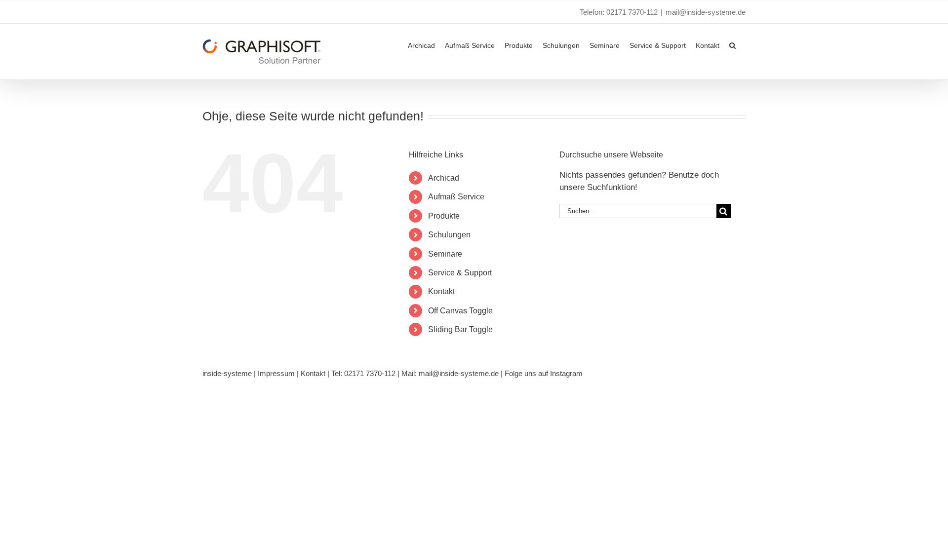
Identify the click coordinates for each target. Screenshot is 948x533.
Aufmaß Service (456, 196)
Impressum (276, 373)
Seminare (445, 254)
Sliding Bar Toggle (460, 329)
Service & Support (460, 272)
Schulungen (449, 234)
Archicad (443, 178)
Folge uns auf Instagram (544, 373)
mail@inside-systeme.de (706, 12)
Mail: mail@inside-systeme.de (450, 373)
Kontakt (441, 291)
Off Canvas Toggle (460, 310)
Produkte (444, 216)
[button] (732, 44)
